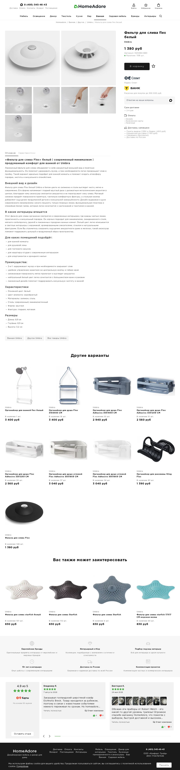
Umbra (90, 22)
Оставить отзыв (22, 733)
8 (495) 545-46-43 (35, 5)
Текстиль (66, 16)
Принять (164, 765)
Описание (10, 153)
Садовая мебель (117, 16)
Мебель (24, 16)
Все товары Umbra (57, 338)
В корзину (137, 66)
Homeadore (61, 22)
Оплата (22, 8)
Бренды (135, 16)
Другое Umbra (34, 338)
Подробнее (22, 766)
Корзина (158, 8)
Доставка (14, 8)
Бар (89, 16)
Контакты (31, 8)
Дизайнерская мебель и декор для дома (24, 753)
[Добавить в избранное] (152, 66)
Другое (81, 22)
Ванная (100, 16)
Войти (134, 8)
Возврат (40, 8)
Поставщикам (51, 8)
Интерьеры (150, 16)
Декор (53, 16)
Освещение (39, 16)
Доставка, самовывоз (138, 128)
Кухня (79, 16)
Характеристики (26, 153)
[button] (43, 736)
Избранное (146, 8)
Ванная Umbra (14, 338)
